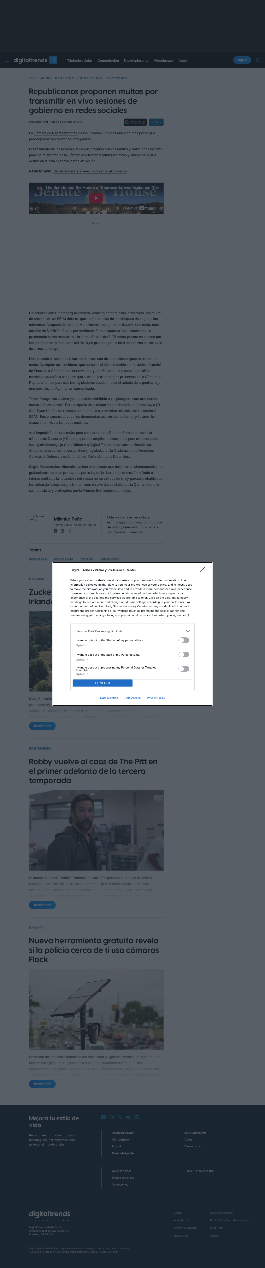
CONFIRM (102, 683)
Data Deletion (109, 697)
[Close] (204, 570)
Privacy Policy (156, 697)
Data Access (132, 697)
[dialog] (132, 634)
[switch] (183, 640)
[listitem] (132, 631)
